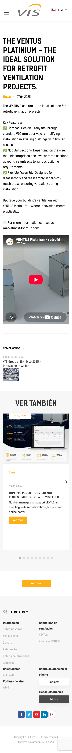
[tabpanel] (36, 482)
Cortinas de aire (13, 681)
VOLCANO (8, 675)
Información (11, 623)
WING (6, 687)
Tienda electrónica (51, 692)
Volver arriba (11, 348)
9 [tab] (52, 558)
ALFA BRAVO (48, 742)
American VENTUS (49, 641)
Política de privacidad (16, 656)
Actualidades (11, 636)
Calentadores (11, 669)
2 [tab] (24, 558)
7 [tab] (44, 558)
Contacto (8, 663)
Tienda (54, 699)
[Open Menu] (7, 10)
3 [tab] (28, 558)
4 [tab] (32, 558)
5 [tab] (36, 558)
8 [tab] (48, 558)
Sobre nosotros (12, 629)
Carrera (7, 642)
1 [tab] (20, 558)
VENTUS (43, 634)
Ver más (18, 520)
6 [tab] (40, 558)
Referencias (10, 649)
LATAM (60, 10)
